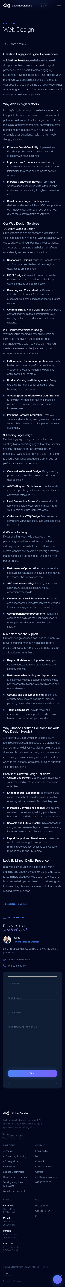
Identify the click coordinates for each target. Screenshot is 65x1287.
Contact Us (6, 1136)
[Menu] (59, 5)
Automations (9, 1166)
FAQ (13, 1135)
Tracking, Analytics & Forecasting (13, 1184)
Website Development (14, 1191)
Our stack (39, 1161)
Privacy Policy (42, 1205)
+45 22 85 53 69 (17, 965)
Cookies (17, 1281)
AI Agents (7, 1151)
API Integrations (10, 1161)
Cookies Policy (42, 1210)
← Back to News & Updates (15, 904)
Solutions (20, 1135)
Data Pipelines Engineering (16, 1177)
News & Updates (43, 1166)
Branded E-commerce (13, 1171)
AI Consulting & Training (14, 1156)
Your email (14, 998)
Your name (14, 983)
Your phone (15, 1012)
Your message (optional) (22, 1027)
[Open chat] (57, 1279)
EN (42, 6)
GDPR (38, 1216)
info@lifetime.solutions (19, 959)
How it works (41, 1151)
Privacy (6, 1281)
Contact (39, 1171)
